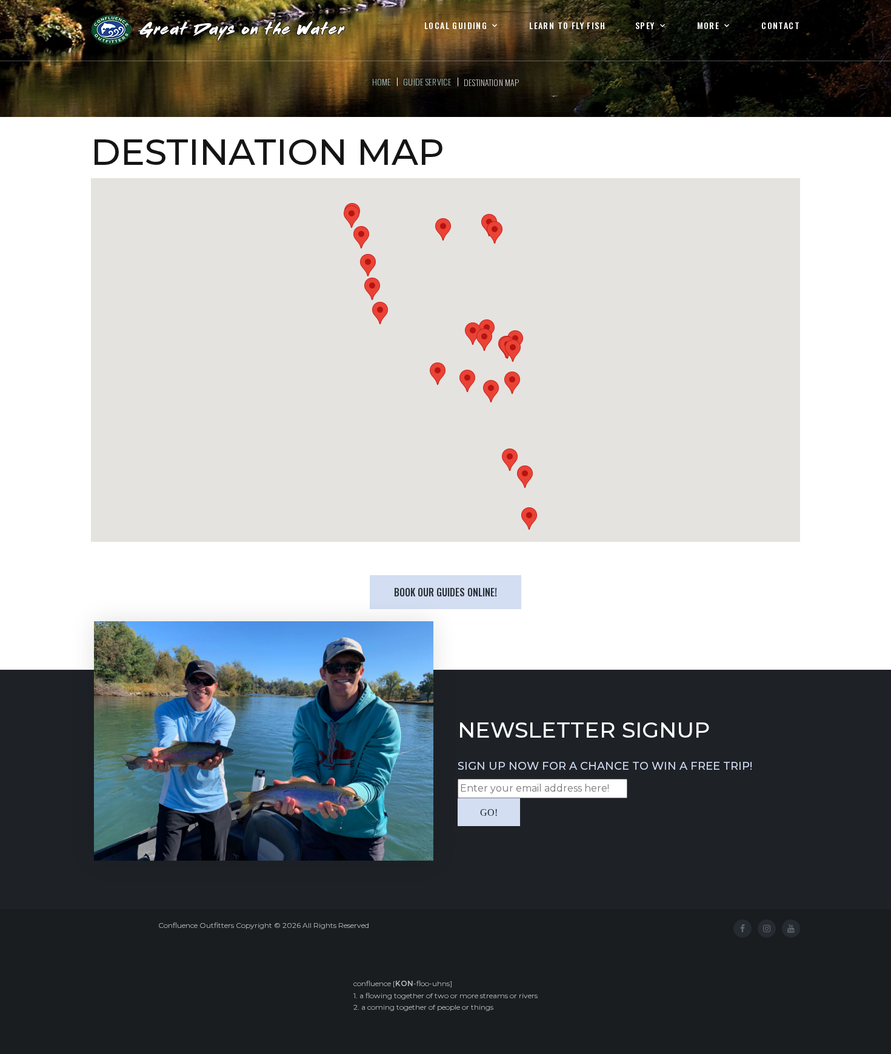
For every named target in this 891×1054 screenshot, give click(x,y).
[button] (368, 265)
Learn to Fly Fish (567, 26)
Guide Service (427, 81)
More (708, 26)
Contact (780, 26)
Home (382, 81)
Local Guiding (455, 26)
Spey (645, 26)
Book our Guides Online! (445, 592)
